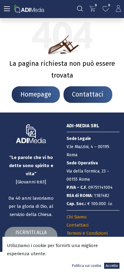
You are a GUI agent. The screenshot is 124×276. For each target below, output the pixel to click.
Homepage (35, 94)
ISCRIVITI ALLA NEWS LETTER (31, 236)
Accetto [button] (112, 266)
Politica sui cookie (86, 266)
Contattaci (88, 94)
